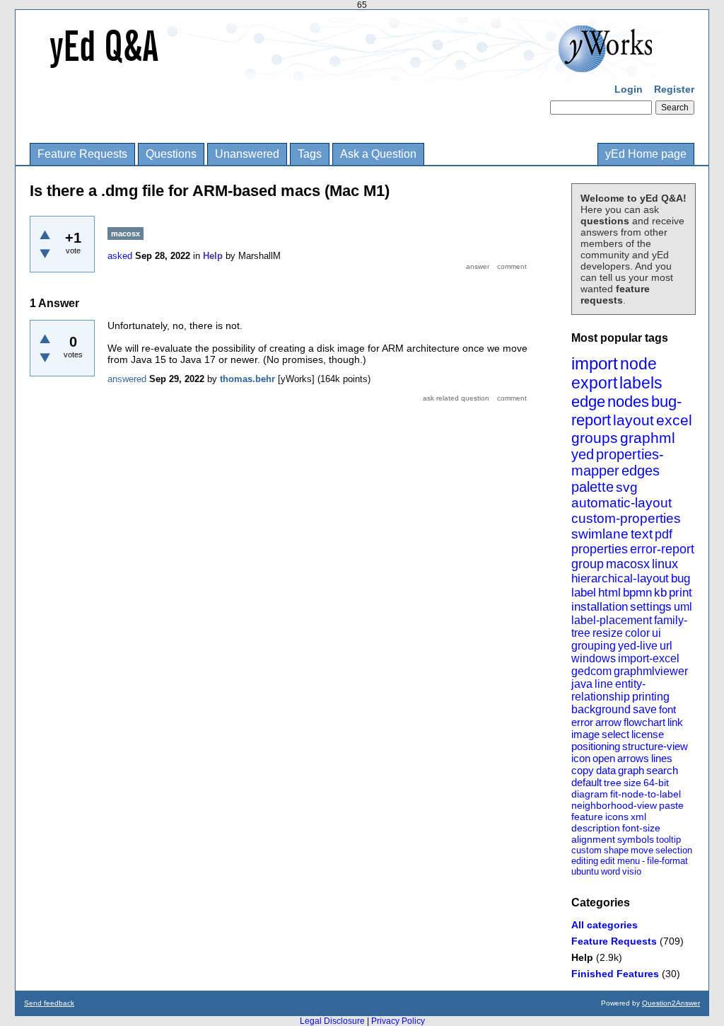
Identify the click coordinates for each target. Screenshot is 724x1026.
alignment (593, 839)
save (645, 709)
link (675, 722)
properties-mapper (617, 462)
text (642, 533)
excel (674, 420)
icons (617, 816)
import (594, 363)
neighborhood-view (614, 805)
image (585, 734)
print (680, 592)
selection (673, 850)
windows (593, 658)
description (595, 828)
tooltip (668, 839)
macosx (628, 564)
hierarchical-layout (620, 578)
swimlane (600, 533)
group (587, 564)
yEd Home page (646, 154)
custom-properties (626, 518)
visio (631, 871)
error (582, 722)
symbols (635, 839)
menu (628, 860)
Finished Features (615, 973)
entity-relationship (608, 690)
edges (640, 470)
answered (126, 379)
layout (633, 420)
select (615, 734)
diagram (589, 794)
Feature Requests (82, 154)
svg (627, 487)
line (604, 684)
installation (599, 606)
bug (680, 578)
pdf (663, 534)
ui (656, 633)
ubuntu (585, 871)
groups (594, 438)
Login (628, 89)
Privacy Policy (398, 1021)
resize (607, 633)
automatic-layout (621, 502)
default (586, 782)
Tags (310, 154)
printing (651, 697)
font (667, 709)
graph (631, 770)
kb (660, 592)
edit (607, 860)
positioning (595, 746)
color (637, 633)
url (666, 646)
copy (582, 770)
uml (683, 607)
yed (582, 454)
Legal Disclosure (332, 1021)
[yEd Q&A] (351, 70)
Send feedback (49, 1003)
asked (119, 255)
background (601, 709)
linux (665, 564)
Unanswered (247, 154)
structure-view (655, 746)
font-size (641, 828)
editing (584, 860)
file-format (667, 860)
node (638, 364)
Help (582, 957)
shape (616, 850)
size (632, 782)
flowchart (644, 722)
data (606, 770)
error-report (662, 549)
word (610, 871)
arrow (608, 722)
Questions (171, 154)
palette (592, 487)
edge (588, 401)
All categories (604, 924)
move (642, 850)
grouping (593, 646)
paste (671, 805)
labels (640, 383)
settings (651, 606)
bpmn (637, 592)
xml (638, 816)
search (662, 770)
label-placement (611, 620)
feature (587, 816)
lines (661, 758)
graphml (647, 438)
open (603, 758)
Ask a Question (378, 154)
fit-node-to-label (645, 794)
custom (586, 850)
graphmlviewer (651, 671)
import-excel (648, 658)
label (583, 592)
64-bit (656, 782)
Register (674, 89)
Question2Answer (671, 1003)
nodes (628, 401)
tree (612, 782)
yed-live (638, 646)
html (609, 592)
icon (580, 758)
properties (599, 549)
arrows (633, 758)
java (581, 684)
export (594, 383)
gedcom (591, 671)
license (647, 734)
